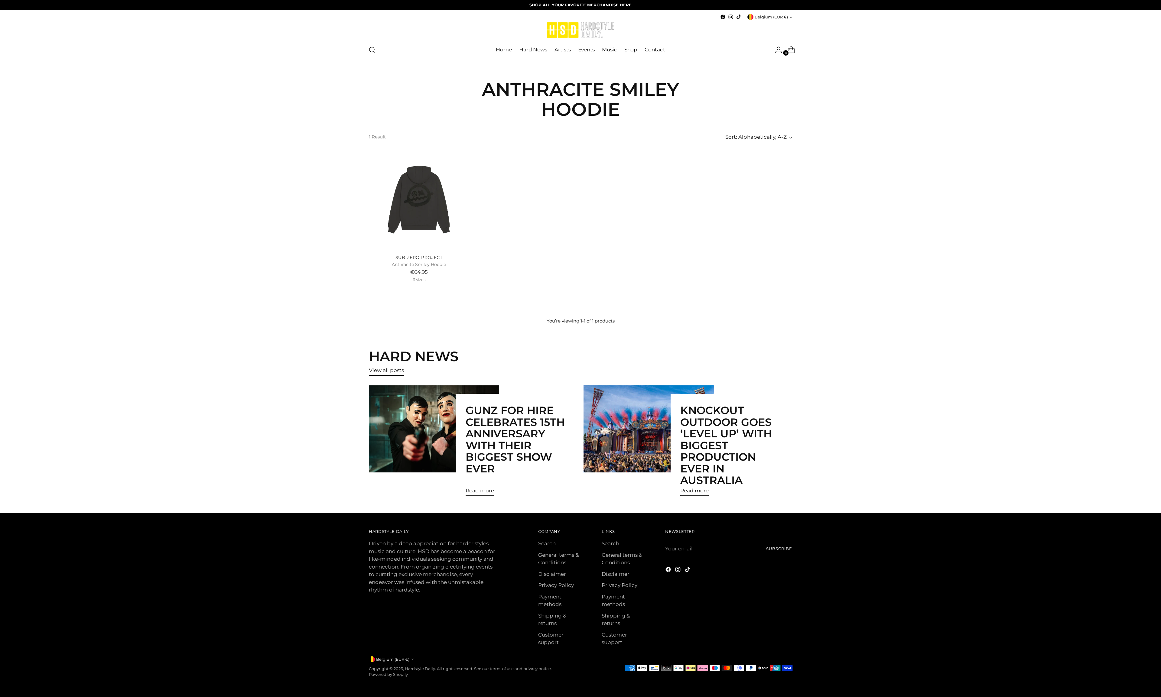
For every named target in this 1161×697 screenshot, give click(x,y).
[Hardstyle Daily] (580, 30)
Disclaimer (552, 574)
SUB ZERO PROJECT (419, 257)
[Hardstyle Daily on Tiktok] (738, 17)
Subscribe (779, 548)
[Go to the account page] (776, 50)
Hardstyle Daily (420, 668)
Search (547, 543)
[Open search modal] (372, 50)
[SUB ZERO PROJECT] (419, 200)
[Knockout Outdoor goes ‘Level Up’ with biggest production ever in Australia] (649, 443)
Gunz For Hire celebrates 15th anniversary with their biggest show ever (515, 439)
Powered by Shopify (388, 674)
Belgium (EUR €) (771, 17)
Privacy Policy (556, 585)
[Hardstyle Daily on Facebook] (723, 17)
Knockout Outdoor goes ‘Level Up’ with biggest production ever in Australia (726, 445)
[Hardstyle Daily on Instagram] (730, 17)
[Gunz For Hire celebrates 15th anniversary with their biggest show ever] (434, 443)
